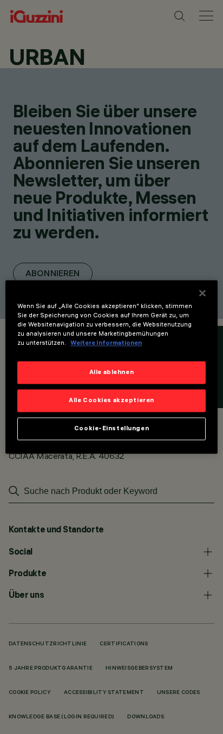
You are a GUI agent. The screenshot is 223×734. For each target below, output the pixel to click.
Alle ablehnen (111, 372)
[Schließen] (202, 293)
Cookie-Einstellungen (111, 428)
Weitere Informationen (106, 343)
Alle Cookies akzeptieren (111, 400)
